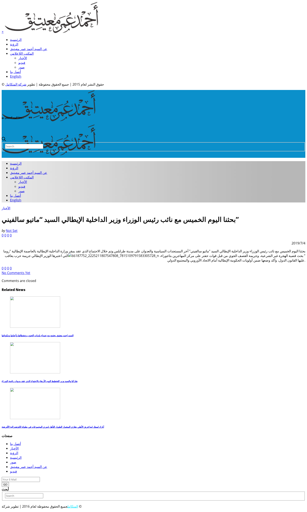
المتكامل (72, 506)
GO (5, 484)
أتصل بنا (15, 72)
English (15, 76)
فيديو (21, 62)
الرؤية (14, 44)
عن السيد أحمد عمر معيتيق (28, 49)
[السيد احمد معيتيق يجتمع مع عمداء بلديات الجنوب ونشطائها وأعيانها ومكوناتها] (35, 326)
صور (21, 67)
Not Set (12, 230)
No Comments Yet (16, 273)
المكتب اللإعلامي (22, 53)
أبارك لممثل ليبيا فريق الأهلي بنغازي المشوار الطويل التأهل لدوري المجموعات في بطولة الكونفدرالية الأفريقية (53, 426)
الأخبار (22, 58)
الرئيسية (16, 39)
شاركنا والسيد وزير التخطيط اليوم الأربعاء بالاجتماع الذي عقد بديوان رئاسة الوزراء (39, 381)
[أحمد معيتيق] (49, 120)
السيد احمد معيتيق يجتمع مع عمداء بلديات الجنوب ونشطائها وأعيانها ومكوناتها (38, 335)
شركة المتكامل (15, 84)
